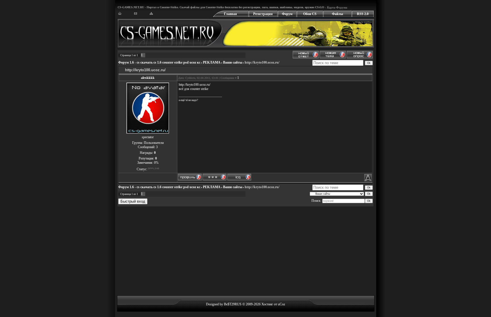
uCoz (281, 304)
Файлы (337, 14)
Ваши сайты (232, 62)
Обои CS (310, 14)
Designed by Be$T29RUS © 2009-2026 (233, 304)
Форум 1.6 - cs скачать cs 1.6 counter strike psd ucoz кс (159, 62)
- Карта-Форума (335, 7)
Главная (230, 14)
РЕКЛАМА (211, 62)
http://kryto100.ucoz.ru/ (262, 62)
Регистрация (263, 14)
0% (156, 163)
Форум (287, 14)
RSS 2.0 (363, 14)
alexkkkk (148, 78)
